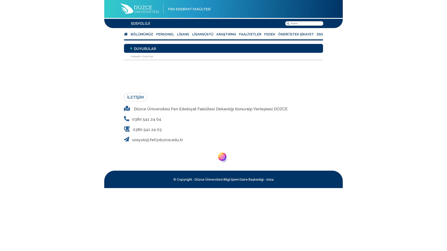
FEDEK (269, 34)
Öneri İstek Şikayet (296, 34)
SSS (320, 34)
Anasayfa (135, 56)
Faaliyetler (250, 34)
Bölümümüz (142, 34)
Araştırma (226, 34)
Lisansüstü (202, 34)
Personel (165, 34)
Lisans (183, 34)
